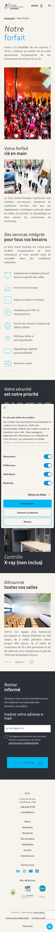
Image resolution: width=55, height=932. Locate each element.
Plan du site (28, 926)
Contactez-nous (27, 856)
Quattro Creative (38, 912)
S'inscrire (28, 762)
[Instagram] (24, 871)
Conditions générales (41, 918)
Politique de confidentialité (17, 918)
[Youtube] (30, 871)
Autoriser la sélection (27, 512)
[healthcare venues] (42, 897)
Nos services (27, 833)
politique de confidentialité (23, 743)
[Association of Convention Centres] (27, 888)
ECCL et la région (28, 839)
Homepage (9, 19)
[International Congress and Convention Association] (13, 892)
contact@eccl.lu (27, 812)
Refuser (27, 522)
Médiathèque (27, 844)
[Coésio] (42, 888)
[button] (51, 5)
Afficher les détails (37, 494)
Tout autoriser (27, 503)
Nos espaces (27, 827)
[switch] (48, 465)
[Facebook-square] (37, 871)
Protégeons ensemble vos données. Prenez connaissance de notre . (27, 740)
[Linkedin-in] (18, 871)
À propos (27, 850)
